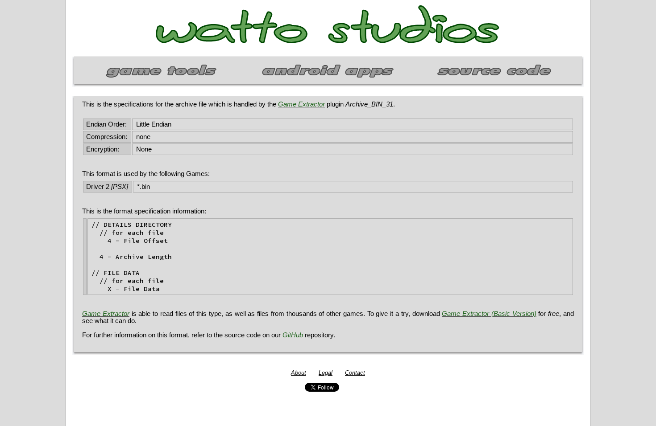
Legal (325, 372)
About (298, 372)
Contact (355, 372)
